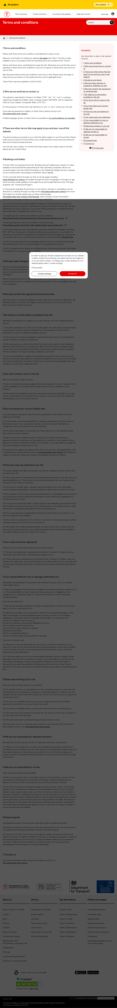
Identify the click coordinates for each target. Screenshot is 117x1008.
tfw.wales (43, 58)
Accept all (72, 274)
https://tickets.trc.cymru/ (14, 180)
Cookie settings (44, 274)
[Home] (4, 38)
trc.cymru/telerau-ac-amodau (62, 118)
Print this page (98, 148)
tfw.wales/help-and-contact (15, 114)
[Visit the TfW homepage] (7, 14)
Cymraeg (104, 14)
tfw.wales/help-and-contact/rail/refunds (21, 197)
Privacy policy (37, 268)
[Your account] (112, 14)
